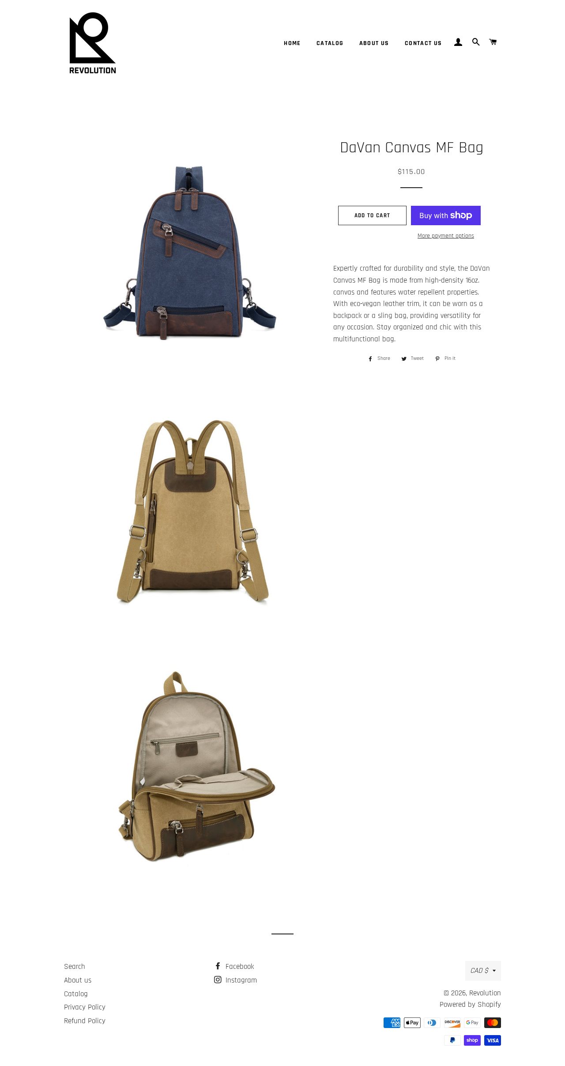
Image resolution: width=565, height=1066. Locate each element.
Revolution (485, 993)
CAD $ (479, 970)
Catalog (330, 43)
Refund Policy (84, 1021)
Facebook (238, 966)
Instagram (240, 980)
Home (292, 43)
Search (74, 966)
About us (374, 43)
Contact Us (423, 43)
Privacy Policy (84, 1007)
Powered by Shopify (470, 1004)
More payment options (446, 236)
